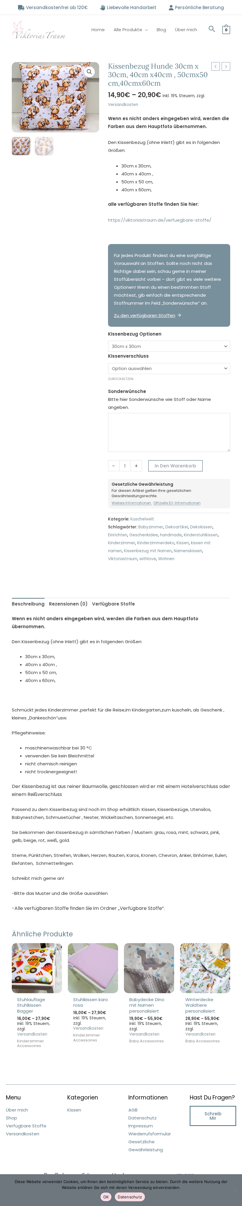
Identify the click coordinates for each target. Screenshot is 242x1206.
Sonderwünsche (127, 391)
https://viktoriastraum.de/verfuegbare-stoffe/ (159, 220)
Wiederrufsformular (149, 1134)
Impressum (140, 1126)
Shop (11, 1118)
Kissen (182, 543)
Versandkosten (123, 104)
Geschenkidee (143, 535)
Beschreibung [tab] (28, 604)
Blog (161, 29)
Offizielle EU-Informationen (177, 502)
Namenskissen (188, 551)
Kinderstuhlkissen (201, 535)
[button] (211, 29)
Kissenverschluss (128, 356)
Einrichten (117, 535)
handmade (171, 535)
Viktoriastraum (122, 559)
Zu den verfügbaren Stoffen (144, 315)
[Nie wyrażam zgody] (235, 1190)
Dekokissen (201, 527)
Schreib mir (213, 1116)
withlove (147, 559)
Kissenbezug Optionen (134, 334)
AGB (133, 1110)
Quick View (37, 988)
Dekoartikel (176, 527)
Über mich (186, 29)
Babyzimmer (150, 527)
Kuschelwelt (142, 519)
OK (106, 1197)
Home (98, 29)
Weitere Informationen (132, 502)
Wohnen (166, 559)
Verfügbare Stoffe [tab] (113, 604)
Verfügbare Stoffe (26, 1126)
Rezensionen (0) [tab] (68, 604)
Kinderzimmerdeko (155, 543)
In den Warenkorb (175, 466)
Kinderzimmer (121, 543)
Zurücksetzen (120, 378)
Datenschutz (142, 1118)
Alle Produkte (128, 29)
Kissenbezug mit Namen (148, 551)
